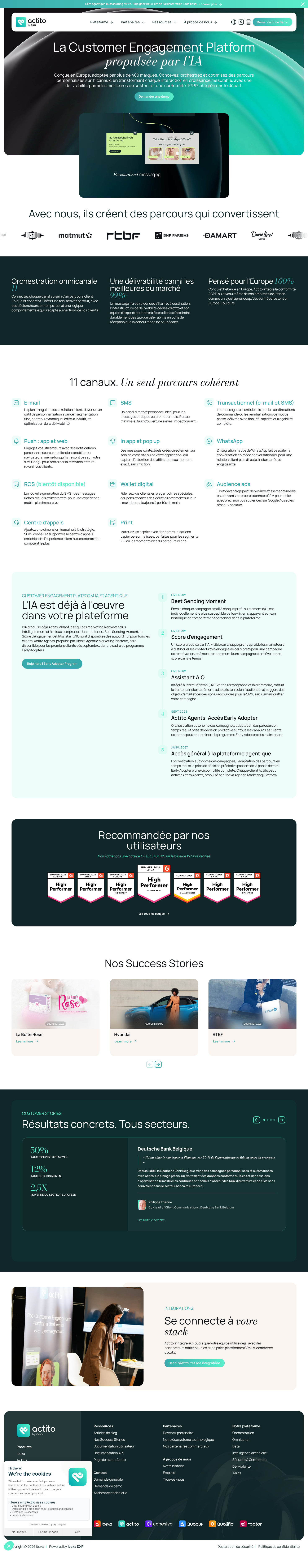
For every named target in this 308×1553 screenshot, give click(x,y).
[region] (154, 1181)
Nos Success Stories (109, 1439)
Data (236, 1446)
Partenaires (172, 1426)
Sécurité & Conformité (249, 1459)
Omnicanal (240, 1439)
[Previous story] (256, 1120)
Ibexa (21, 1453)
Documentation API (109, 1453)
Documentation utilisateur (114, 1446)
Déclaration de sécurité (235, 1546)
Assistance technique (110, 1492)
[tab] (264, 1120)
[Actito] (128, 1523)
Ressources (103, 1426)
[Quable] (191, 1523)
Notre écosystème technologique (188, 1439)
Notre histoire (173, 1466)
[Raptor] (251, 1523)
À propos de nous (177, 1459)
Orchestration (243, 1432)
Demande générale (108, 1479)
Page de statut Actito (110, 1459)
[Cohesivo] (158, 1523)
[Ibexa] (103, 1523)
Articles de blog (105, 1432)
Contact (100, 1472)
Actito (22, 1460)
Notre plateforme (246, 1426)
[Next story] (282, 1120)
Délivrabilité (241, 1466)
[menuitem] (102, 22)
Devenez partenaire (178, 1432)
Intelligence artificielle (249, 1453)
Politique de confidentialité (279, 1546)
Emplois (169, 1472)
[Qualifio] (221, 1523)
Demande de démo (108, 1486)
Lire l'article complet (151, 1220)
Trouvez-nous (174, 1479)
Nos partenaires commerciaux (186, 1446)
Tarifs (236, 1473)
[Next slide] (158, 1064)
